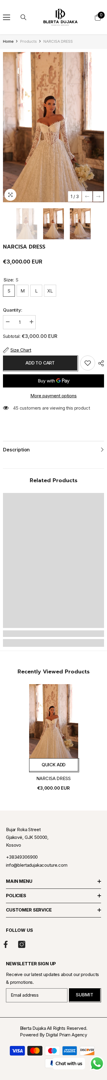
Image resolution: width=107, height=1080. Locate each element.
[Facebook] (5, 944)
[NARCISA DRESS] (53, 721)
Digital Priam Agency (66, 1035)
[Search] (23, 17)
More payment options (53, 396)
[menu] (6, 17)
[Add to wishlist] (87, 363)
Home (8, 41)
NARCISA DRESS (53, 778)
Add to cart (40, 363)
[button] (87, 196)
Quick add (54, 765)
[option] (53, 127)
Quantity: (12, 310)
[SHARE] (99, 363)
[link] (53, 633)
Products (28, 41)
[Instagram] (21, 944)
